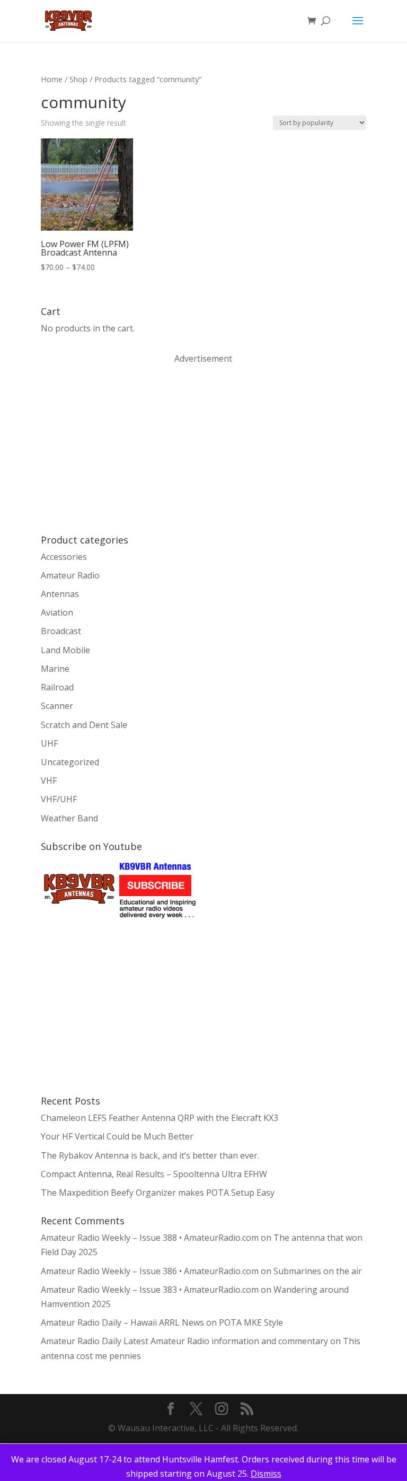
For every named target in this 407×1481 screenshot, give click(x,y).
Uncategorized (70, 762)
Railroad (57, 687)
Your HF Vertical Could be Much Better (117, 1136)
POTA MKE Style (251, 1322)
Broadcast (61, 631)
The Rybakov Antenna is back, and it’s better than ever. (150, 1155)
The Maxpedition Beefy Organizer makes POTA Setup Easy (158, 1192)
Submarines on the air (317, 1271)
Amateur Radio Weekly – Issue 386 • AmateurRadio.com (150, 1271)
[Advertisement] (120, 448)
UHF (49, 743)
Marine (55, 668)
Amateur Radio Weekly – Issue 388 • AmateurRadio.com (150, 1237)
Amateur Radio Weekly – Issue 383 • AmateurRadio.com (150, 1289)
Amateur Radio (70, 575)
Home (52, 79)
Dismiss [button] (266, 1473)
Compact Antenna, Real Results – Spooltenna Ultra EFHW (154, 1174)
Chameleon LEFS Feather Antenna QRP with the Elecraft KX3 (159, 1118)
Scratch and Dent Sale (84, 725)
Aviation (57, 612)
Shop (78, 79)
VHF (49, 780)
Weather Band (69, 818)
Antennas (60, 594)
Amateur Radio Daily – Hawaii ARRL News (122, 1322)
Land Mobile (65, 650)
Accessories (64, 557)
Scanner (57, 706)
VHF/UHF (59, 799)
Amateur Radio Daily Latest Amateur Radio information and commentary (184, 1341)
